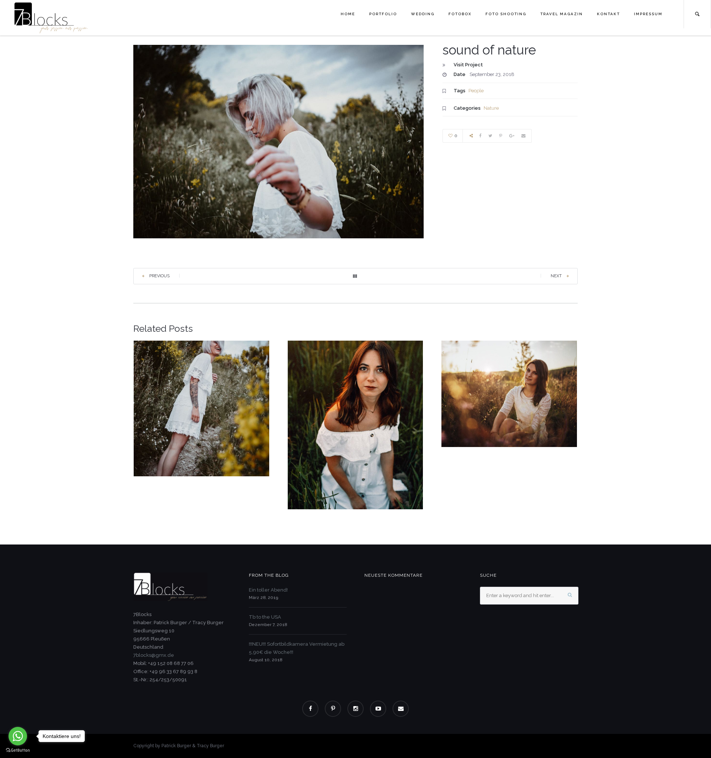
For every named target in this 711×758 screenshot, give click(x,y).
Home (348, 14)
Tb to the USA (265, 617)
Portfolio (383, 14)
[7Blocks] (51, 17)
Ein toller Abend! (268, 590)
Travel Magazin (561, 14)
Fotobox (459, 14)
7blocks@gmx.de (153, 655)
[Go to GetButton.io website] (18, 750)
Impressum (648, 14)
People (476, 90)
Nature (491, 108)
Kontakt (608, 14)
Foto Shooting (505, 14)
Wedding (422, 14)
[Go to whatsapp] (18, 736)
